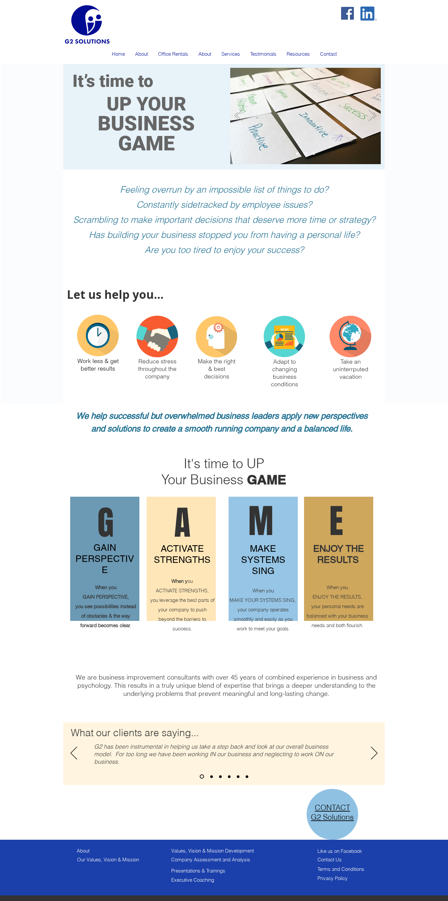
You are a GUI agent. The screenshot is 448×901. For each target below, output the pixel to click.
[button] (230, 53)
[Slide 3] (314, 154)
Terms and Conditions (340, 869)
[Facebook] (347, 13)
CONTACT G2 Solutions (332, 812)
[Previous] (236, 116)
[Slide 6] (247, 776)
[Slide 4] (229, 776)
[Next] (375, 116)
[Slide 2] (305, 154)
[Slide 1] (297, 154)
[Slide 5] (238, 776)
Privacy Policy (332, 878)
